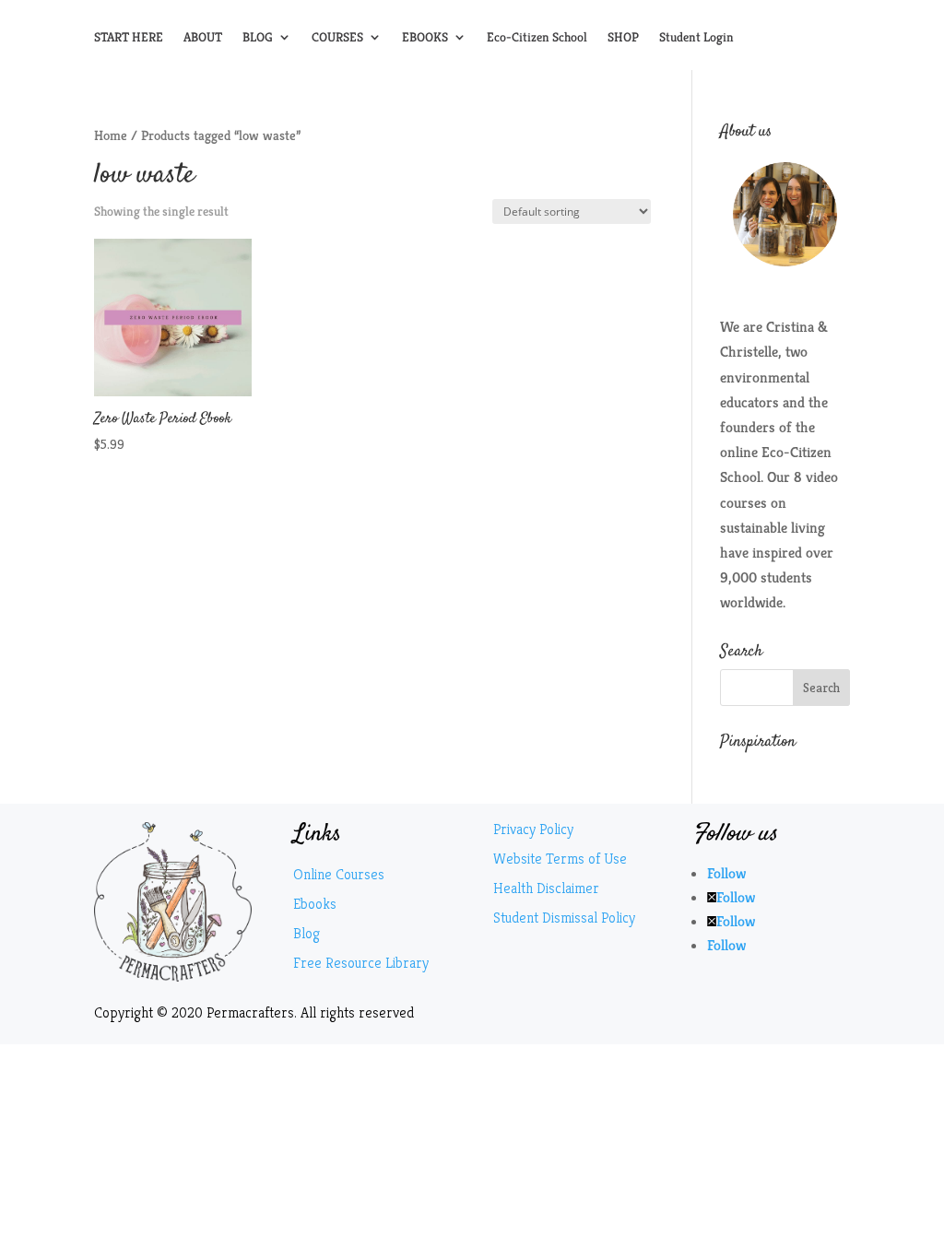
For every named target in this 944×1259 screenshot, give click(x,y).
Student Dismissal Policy (564, 917)
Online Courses (338, 874)
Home (110, 135)
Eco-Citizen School (537, 37)
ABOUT (202, 37)
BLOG (257, 37)
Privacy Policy (533, 829)
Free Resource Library (361, 962)
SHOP (623, 37)
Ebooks (314, 903)
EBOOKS (425, 37)
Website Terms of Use (560, 858)
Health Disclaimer (546, 888)
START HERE (128, 37)
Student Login (696, 37)
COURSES (337, 37)
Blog (306, 933)
